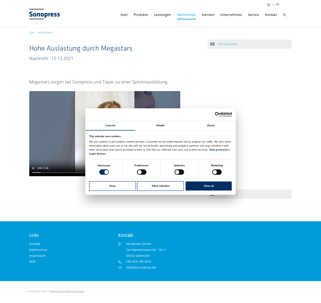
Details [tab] (160, 125)
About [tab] (210, 125)
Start (32, 32)
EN (277, 4)
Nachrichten (45, 32)
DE (268, 4)
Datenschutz (38, 250)
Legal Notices (97, 153)
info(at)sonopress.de (141, 267)
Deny (113, 186)
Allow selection (161, 186)
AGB (32, 261)
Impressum (37, 255)
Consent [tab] (110, 125)
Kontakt (34, 244)
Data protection (219, 149)
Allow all (209, 186)
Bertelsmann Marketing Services (67, 291)
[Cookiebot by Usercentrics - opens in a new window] (217, 114)
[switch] (141, 172)
